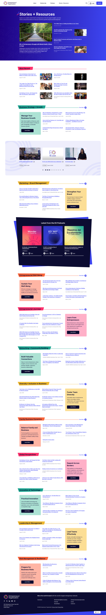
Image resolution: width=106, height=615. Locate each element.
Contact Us (73, 603)
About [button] (34, 3)
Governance (39, 599)
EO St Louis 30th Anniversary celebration (51, 161)
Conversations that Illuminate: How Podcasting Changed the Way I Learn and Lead (50, 205)
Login (94, 3)
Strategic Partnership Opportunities (78, 599)
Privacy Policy (60, 607)
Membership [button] (43, 3)
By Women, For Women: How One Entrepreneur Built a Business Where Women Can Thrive (29, 406)
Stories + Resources (64, 3)
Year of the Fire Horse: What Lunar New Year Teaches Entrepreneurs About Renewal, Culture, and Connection (29, 470)
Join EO (99, 3)
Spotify (26, 253)
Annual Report (57, 603)
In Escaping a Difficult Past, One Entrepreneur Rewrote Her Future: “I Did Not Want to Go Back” (52, 406)
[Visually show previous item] (43, 170)
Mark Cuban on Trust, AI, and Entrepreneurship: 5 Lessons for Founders (60, 85)
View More (81, 107)
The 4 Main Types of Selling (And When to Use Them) (66, 23)
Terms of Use (54, 607)
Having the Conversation (48, 439)
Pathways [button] (52, 3)
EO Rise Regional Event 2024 (26, 161)
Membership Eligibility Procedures (60, 599)
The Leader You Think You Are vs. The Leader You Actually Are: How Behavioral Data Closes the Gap (28, 85)
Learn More (27, 130)
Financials (56, 601)
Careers (72, 601)
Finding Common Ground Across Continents (52, 468)
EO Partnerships (69, 161)
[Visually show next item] (63, 170)
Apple (32, 253)
